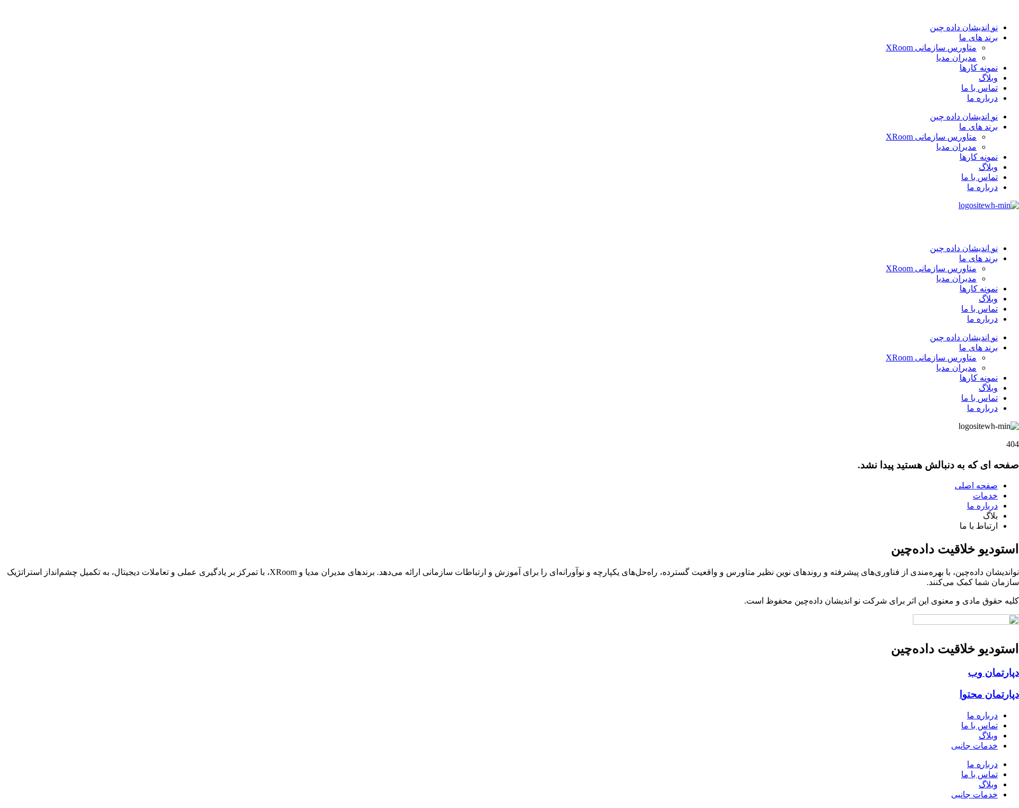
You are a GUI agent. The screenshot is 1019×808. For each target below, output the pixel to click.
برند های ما (978, 37)
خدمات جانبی (974, 745)
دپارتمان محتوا (989, 694)
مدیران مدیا (956, 57)
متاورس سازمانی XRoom (931, 47)
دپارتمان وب (993, 672)
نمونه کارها (979, 67)
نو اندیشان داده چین (964, 27)
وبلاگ (988, 77)
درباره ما (982, 97)
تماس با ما (979, 87)
